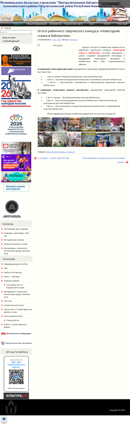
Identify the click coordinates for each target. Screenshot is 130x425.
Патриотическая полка (14, 305)
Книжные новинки (11, 281)
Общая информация (37, 23)
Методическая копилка (14, 240)
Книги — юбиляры (12, 276)
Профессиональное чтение (15, 244)
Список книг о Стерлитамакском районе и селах (18, 310)
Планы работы (12, 320)
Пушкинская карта (73, 23)
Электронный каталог (13, 316)
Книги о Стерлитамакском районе (15, 325)
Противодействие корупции (16, 229)
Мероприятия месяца (56, 152)
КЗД (5, 268)
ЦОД (91, 23)
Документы (55, 23)
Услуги (107, 23)
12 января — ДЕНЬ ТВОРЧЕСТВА (53, 158)
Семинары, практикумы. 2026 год (16, 234)
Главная (7, 28)
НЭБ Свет (8, 301)
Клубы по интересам (13, 272)
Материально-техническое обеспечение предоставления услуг (17, 251)
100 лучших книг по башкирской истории (15, 286)
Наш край (122, 23)
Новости (18, 23)
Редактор (73, 39)
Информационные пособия (15, 264)
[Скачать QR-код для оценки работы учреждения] (16, 219)
